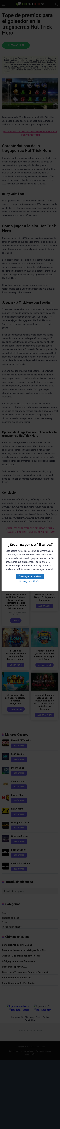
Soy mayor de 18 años (30, 576)
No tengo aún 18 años (30, 581)
